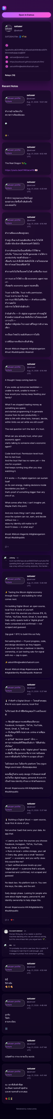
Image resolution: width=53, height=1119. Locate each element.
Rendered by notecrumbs (26, 1109)
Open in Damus (26, 15)
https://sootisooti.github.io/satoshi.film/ (27, 62)
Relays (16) (10, 75)
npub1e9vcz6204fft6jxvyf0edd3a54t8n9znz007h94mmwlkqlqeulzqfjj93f (26, 51)
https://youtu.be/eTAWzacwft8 (19, 170)
